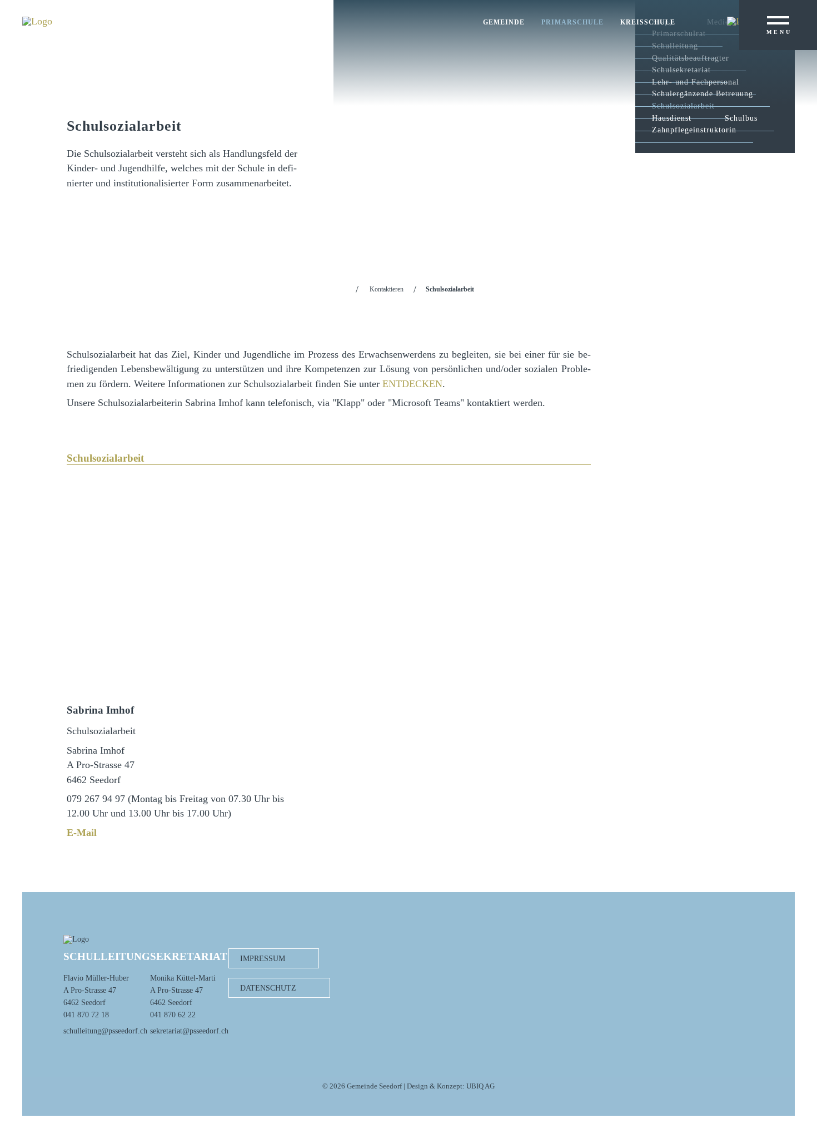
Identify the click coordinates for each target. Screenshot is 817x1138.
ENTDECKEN (412, 383)
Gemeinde (504, 22)
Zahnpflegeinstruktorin (694, 129)
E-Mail (82, 832)
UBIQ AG (480, 1086)
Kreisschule (647, 22)
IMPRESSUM (262, 958)
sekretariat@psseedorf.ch (189, 1030)
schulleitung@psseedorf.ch (105, 1030)
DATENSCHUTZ (268, 987)
